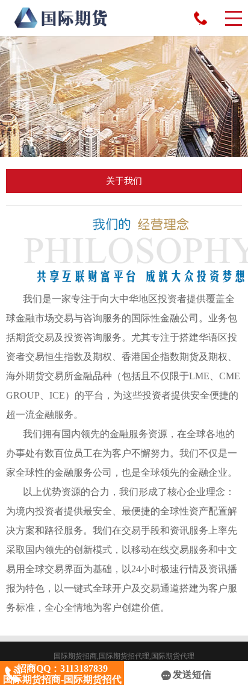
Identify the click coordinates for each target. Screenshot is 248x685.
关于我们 (124, 181)
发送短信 (192, 674)
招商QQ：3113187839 (200, 18)
